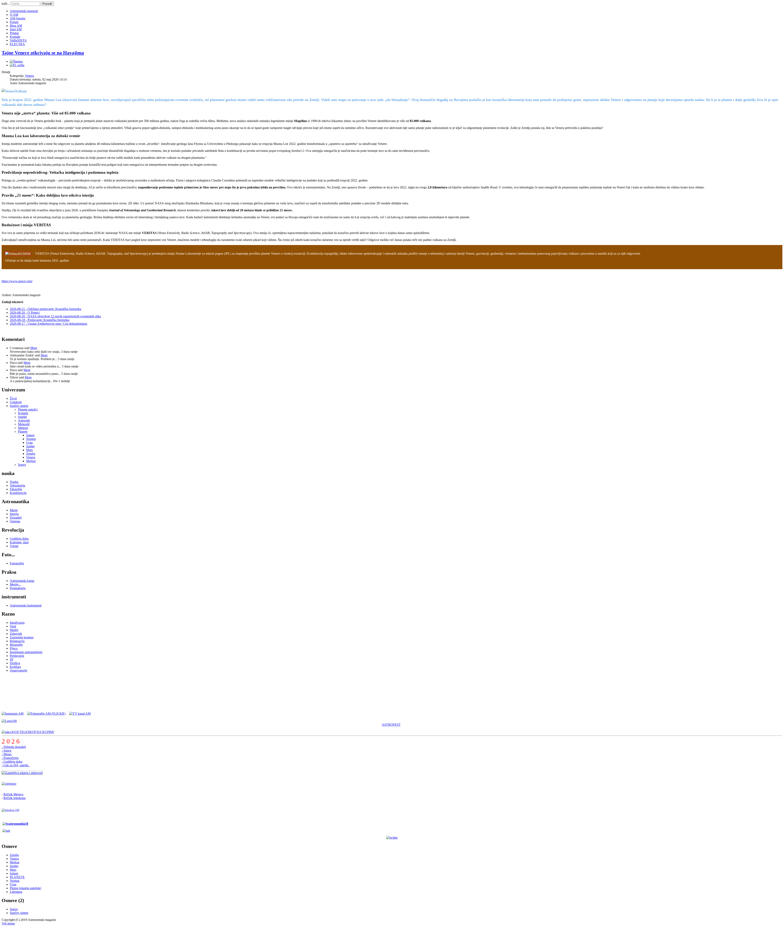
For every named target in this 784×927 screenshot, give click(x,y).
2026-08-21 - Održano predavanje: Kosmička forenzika (45, 309)
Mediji (14, 630)
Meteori (23, 428)
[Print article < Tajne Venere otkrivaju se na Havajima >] (16, 61)
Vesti (13, 626)
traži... (6, 3)
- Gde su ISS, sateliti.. (16, 765)
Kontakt (15, 36)
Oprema (15, 521)
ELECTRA (17, 44)
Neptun (31, 439)
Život (13, 398)
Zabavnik (16, 633)
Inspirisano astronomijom (26, 652)
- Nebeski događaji (14, 747)
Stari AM (16, 29)
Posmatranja (18, 588)
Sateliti (22, 417)
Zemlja (30, 453)
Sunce (22, 464)
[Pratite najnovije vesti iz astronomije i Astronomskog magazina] (392, 838)
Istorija (14, 514)
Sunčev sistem (19, 406)
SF (11, 659)
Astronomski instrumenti (25, 605)
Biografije (16, 644)
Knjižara (15, 666)
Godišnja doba (19, 538)
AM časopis (17, 18)
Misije (14, 510)
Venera (29, 75)
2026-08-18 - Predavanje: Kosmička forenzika (39, 320)
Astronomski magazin (24, 11)
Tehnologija (17, 485)
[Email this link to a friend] (17, 65)
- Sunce (6, 750)
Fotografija (17, 563)
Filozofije (16, 489)
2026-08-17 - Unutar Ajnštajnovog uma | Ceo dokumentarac (48, 323)
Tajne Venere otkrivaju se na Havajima (43, 52)
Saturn (30, 435)
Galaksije (16, 402)
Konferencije (18, 493)
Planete (22, 431)
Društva (15, 663)
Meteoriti (24, 424)
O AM (14, 14)
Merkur (31, 461)
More (33, 348)
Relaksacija (17, 641)
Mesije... (15, 584)
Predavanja (17, 655)
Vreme (14, 546)
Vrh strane (8, 923)
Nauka (14, 482)
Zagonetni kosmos (21, 637)
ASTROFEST (391, 724)
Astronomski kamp (22, 580)
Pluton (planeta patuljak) (25, 888)
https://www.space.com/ (17, 281)
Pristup (14, 33)
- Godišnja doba (12, 761)
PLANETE (17, 877)
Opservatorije (18, 670)
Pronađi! (47, 3)
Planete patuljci (28, 409)
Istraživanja (17, 622)
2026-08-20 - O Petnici (25, 312)
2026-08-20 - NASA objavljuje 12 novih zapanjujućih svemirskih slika (55, 316)
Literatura (16, 891)
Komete (23, 413)
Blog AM (16, 25)
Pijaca (14, 648)
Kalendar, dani (19, 542)
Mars (29, 450)
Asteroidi (24, 420)
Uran (29, 442)
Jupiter (30, 446)
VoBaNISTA (18, 40)
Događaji (16, 517)
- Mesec (7, 754)
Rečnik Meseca (13, 794)
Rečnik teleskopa (14, 798)
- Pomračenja (10, 758)
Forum (14, 22)
